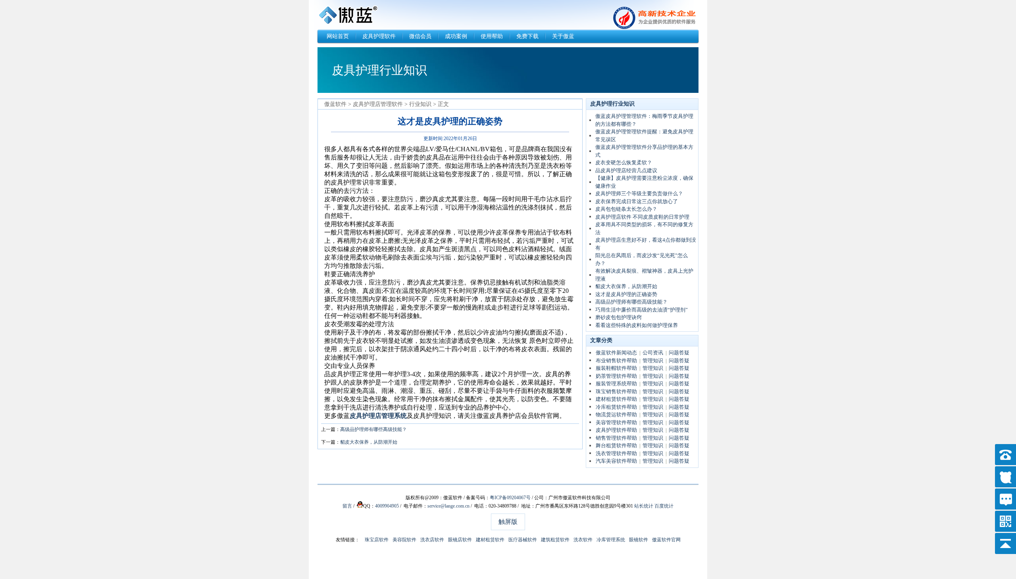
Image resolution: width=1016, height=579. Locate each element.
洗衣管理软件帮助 (616, 453)
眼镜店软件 (460, 539)
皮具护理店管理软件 (378, 104)
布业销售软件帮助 (616, 361)
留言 (347, 506)
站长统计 (643, 506)
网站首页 (338, 36)
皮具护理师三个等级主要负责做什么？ (639, 193)
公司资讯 (653, 353)
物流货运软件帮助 (616, 414)
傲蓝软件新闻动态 (616, 353)
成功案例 (456, 36)
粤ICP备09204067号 (510, 497)
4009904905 (387, 506)
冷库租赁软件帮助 (616, 407)
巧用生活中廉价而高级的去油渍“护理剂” (641, 310)
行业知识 (420, 104)
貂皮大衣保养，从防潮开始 (368, 442)
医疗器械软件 (522, 539)
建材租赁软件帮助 (616, 399)
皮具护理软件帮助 (616, 430)
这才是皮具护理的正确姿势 (626, 294)
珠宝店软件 (377, 539)
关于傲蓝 (563, 36)
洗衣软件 (583, 539)
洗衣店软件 (432, 539)
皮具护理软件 (379, 36)
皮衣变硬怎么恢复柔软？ (623, 162)
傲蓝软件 (335, 104)
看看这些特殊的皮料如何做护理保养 (636, 325)
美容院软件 (404, 539)
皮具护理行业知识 (612, 104)
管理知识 (653, 361)
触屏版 (508, 521)
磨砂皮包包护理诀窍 (618, 317)
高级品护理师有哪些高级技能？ (373, 429)
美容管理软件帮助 (616, 422)
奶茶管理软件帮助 (616, 376)
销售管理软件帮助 (616, 438)
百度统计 (663, 506)
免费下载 (527, 36)
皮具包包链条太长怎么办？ (626, 209)
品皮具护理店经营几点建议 (626, 170)
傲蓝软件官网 (666, 539)
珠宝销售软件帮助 (616, 391)
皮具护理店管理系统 (378, 415)
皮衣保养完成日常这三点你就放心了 (636, 201)
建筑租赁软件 (555, 539)
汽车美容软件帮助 (616, 461)
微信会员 (420, 36)
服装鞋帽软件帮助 (616, 368)
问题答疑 (679, 353)
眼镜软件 (638, 539)
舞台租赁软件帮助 (616, 445)
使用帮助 (492, 36)
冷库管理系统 (611, 539)
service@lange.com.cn (448, 506)
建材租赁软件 (490, 539)
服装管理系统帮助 (616, 384)
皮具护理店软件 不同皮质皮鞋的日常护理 (642, 217)
